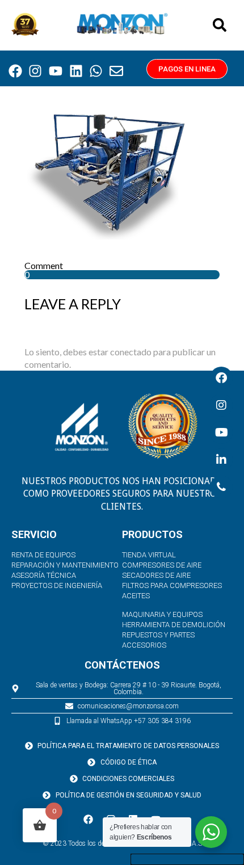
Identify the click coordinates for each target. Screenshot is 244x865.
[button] (219, 24)
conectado (131, 351)
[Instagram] (35, 71)
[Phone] (221, 487)
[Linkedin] (76, 71)
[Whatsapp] (96, 71)
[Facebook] (15, 71)
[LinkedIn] (221, 459)
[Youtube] (55, 71)
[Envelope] (116, 71)
